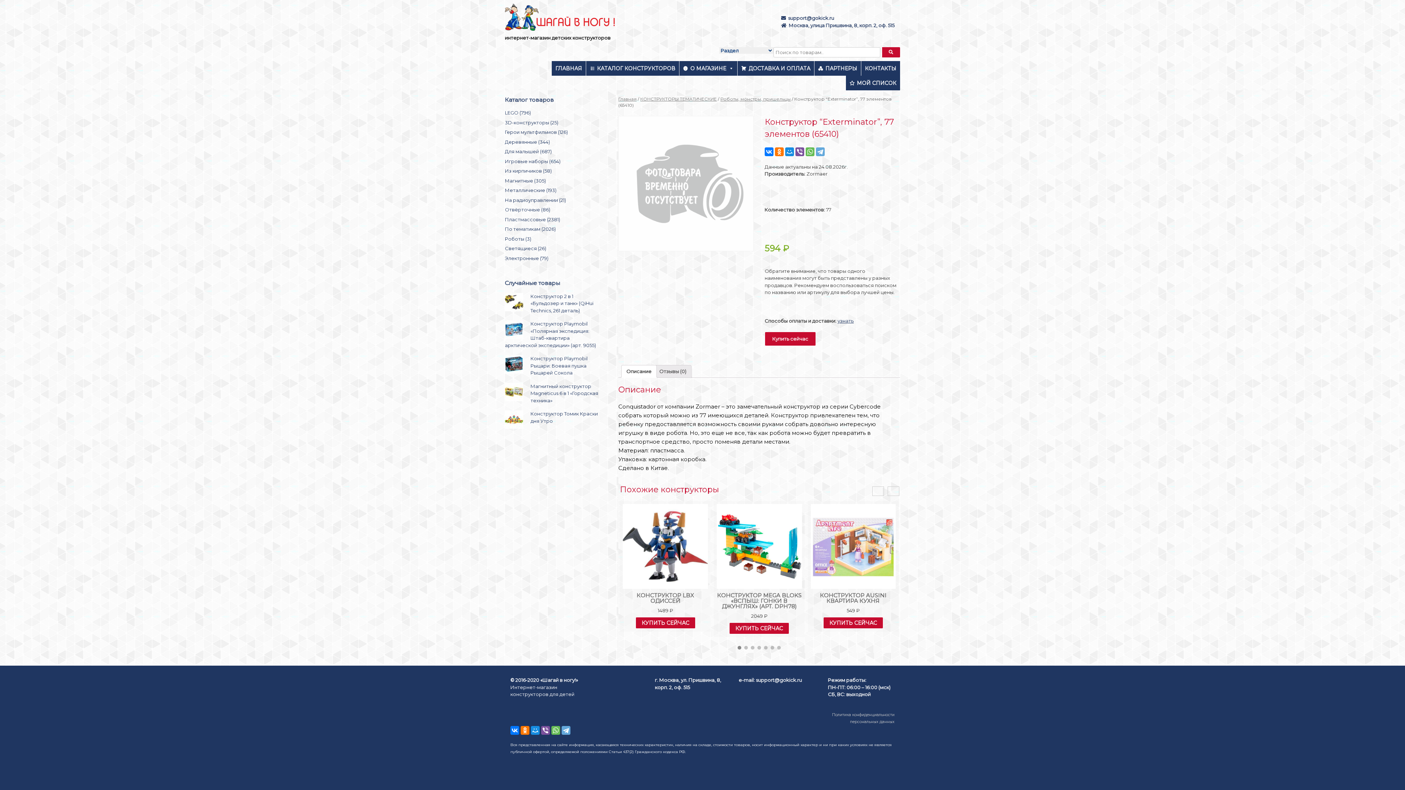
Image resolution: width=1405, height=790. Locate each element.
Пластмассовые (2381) (532, 219)
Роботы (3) (518, 239)
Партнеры (841, 68)
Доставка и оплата (779, 68)
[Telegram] (820, 151)
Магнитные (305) (525, 181)
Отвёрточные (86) (527, 209)
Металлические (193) (531, 190)
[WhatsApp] (810, 151)
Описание (639, 371)
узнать (846, 321)
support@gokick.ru (811, 18)
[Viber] (799, 151)
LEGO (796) (518, 113)
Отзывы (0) (672, 371)
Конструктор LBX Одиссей (665, 598)
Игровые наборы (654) (533, 161)
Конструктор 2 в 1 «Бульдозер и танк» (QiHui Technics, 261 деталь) (562, 303)
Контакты (880, 68)
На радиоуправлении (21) (535, 200)
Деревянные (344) (527, 142)
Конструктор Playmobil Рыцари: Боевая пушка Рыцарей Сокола (559, 366)
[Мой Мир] (789, 151)
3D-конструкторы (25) (531, 122)
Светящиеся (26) (525, 248)
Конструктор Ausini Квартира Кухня (853, 598)
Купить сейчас (790, 339)
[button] (739, 647)
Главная (568, 68)
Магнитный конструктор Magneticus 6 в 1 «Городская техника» (564, 393)
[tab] (639, 371)
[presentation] (878, 491)
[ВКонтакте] (769, 151)
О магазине (708, 68)
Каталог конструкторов (636, 68)
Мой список (876, 83)
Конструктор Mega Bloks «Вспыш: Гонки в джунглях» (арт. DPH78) (759, 601)
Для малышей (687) (528, 151)
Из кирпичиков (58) (528, 171)
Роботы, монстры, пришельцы (755, 99)
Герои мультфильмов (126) (536, 132)
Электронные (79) (526, 258)
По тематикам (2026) (530, 229)
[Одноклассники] (779, 151)
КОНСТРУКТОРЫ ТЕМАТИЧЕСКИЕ (678, 99)
